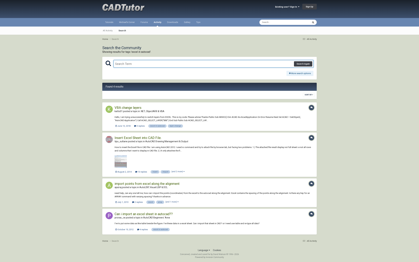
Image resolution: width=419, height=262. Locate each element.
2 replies (138, 202)
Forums (144, 22)
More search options (301, 73)
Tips (198, 22)
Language (203, 250)
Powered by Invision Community (209, 257)
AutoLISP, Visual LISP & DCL (153, 187)
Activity (157, 22)
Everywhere (300, 22)
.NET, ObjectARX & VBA (152, 111)
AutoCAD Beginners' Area (156, 217)
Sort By (308, 95)
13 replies (142, 172)
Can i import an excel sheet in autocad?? (144, 214)
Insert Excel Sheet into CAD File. (138, 138)
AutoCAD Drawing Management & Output (166, 141)
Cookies (217, 250)
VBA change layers (128, 108)
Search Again (303, 64)
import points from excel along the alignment (147, 184)
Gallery (187, 22)
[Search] (313, 22)
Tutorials (109, 22)
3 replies (140, 126)
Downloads (172, 22)
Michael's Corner (127, 22)
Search (122, 30)
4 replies (143, 229)
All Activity (108, 30)
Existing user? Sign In (286, 7)
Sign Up (309, 6)
